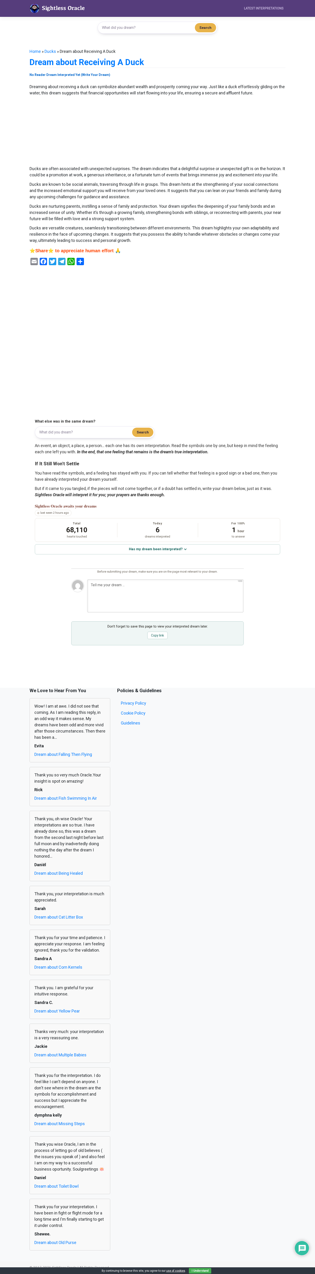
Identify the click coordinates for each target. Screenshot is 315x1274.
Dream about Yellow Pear (57, 1011)
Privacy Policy (133, 703)
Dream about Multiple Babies (60, 1054)
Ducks (50, 51)
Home (35, 51)
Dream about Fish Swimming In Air (65, 798)
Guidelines (130, 723)
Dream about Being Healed (58, 873)
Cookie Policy (133, 713)
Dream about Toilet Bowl (56, 1186)
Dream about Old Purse (55, 1242)
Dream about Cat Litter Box (58, 917)
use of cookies (175, 1270)
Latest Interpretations (264, 8)
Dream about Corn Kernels (58, 967)
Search (205, 28)
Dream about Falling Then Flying (63, 754)
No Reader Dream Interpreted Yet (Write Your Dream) (70, 75)
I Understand (200, 1270)
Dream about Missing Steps (59, 1123)
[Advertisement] (157, 131)
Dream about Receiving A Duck (87, 62)
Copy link (157, 635)
